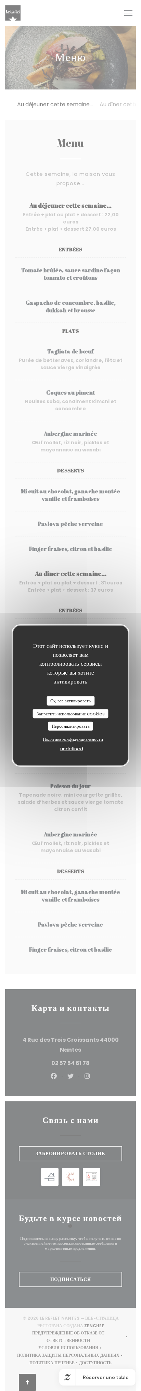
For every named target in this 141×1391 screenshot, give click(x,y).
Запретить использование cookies (71, 713)
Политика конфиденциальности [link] (73, 739)
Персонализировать (71, 726)
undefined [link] (71, 748)
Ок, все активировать (70, 701)
